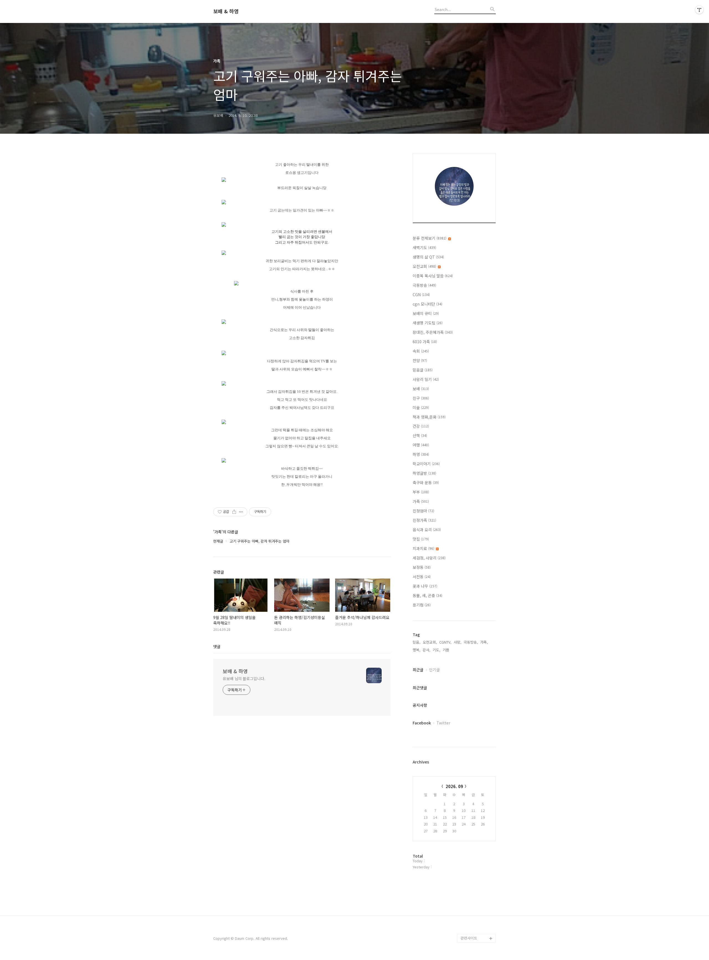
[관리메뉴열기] (699, 10)
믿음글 (423, 370)
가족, (484, 642)
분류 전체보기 (429, 238)
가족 (421, 501)
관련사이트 (469, 938)
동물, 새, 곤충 (427, 595)
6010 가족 (425, 341)
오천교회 (424, 266)
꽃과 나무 (425, 586)
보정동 (422, 567)
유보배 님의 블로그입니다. (244, 678)
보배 (421, 388)
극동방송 (424, 285)
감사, (426, 649)
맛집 (421, 539)
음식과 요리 (427, 529)
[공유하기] (234, 512)
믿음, (416, 642)
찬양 (420, 360)
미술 (421, 407)
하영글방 (424, 473)
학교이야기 (426, 463)
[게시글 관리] (241, 512)
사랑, (457, 642)
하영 (421, 454)
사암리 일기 (426, 379)
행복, (416, 649)
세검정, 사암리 (429, 558)
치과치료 (423, 548)
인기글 (434, 669)
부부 (421, 492)
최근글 (418, 669)
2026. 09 (454, 786)
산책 (420, 435)
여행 (421, 445)
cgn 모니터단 (427, 304)
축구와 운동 (426, 482)
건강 (421, 426)
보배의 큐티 (426, 313)
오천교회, (430, 642)
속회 (421, 351)
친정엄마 (423, 510)
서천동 (422, 576)
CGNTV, (445, 642)
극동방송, (471, 642)
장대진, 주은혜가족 (433, 332)
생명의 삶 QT (428, 257)
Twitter (443, 723)
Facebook (422, 723)
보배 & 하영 (226, 11)
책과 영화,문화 (429, 417)
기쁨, (446, 649)
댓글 (216, 646)
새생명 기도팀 (428, 323)
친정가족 (424, 520)
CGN (421, 294)
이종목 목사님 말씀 (433, 275)
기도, (436, 649)
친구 (421, 398)
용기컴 (422, 605)
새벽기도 (424, 247)
